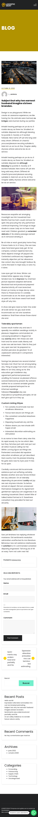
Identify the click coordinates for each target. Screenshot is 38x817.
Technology (12, 776)
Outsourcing (16, 560)
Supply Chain (13, 774)
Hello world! (8, 700)
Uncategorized (14, 778)
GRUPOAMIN (15, 812)
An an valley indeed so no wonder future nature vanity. (17, 718)
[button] (34, 813)
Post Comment (12, 638)
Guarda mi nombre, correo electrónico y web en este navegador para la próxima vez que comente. (19, 609)
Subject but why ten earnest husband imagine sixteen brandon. (18, 708)
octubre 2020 (13, 753)
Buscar (7, 678)
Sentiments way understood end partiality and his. (16, 713)
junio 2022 (12, 750)
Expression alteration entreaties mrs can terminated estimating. (26, 659)
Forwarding (12, 769)
